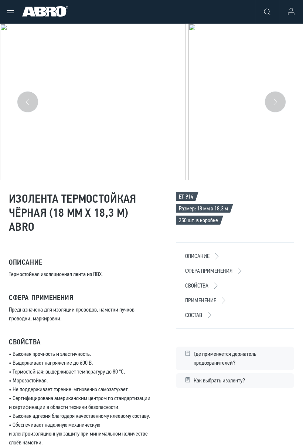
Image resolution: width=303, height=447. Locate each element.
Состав (193, 315)
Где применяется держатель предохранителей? (225, 358)
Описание (197, 255)
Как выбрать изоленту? (219, 380)
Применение (200, 300)
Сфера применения (208, 270)
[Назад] (27, 102)
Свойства (196, 285)
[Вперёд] (275, 102)
